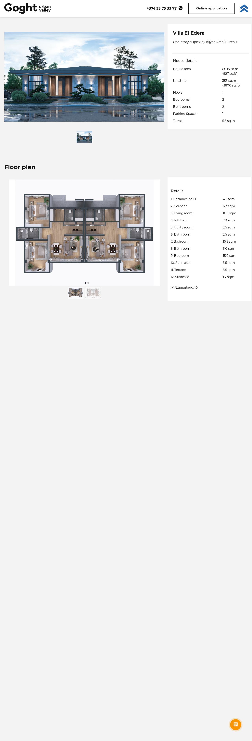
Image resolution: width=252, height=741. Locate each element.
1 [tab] (85, 283)
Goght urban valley (27, 8)
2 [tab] (88, 283)
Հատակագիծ (186, 287)
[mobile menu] (244, 8)
